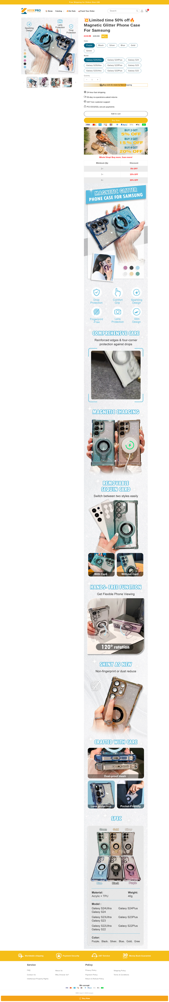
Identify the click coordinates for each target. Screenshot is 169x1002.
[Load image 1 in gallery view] (32, 82)
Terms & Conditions (121, 975)
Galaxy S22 (133, 71)
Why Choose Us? (62, 975)
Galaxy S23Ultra (94, 65)
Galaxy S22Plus (114, 71)
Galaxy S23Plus (114, 65)
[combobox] (124, 11)
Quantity (87, 76)
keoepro (90, 993)
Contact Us (31, 975)
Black (101, 45)
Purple (89, 45)
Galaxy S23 (133, 65)
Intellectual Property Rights (38, 979)
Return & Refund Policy (94, 979)
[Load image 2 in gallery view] (44, 82)
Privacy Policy (90, 970)
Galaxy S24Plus (114, 60)
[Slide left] (23, 82)
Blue (123, 45)
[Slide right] (75, 82)
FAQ (28, 970)
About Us (59, 970)
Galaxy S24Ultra (94, 60)
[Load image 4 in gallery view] (67, 82)
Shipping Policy (120, 970)
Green (89, 51)
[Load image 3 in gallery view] (55, 82)
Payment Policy (91, 975)
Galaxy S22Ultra (94, 71)
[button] (59, 11)
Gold (133, 45)
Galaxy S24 (133, 60)
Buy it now (116, 120)
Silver (112, 45)
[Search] (137, 11)
